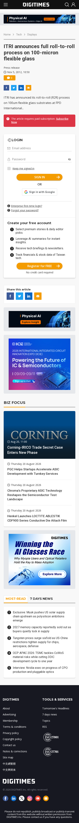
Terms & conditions (14, 726)
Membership (10, 720)
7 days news (49, 714)
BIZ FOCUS (14, 402)
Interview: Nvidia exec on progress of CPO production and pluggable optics (40, 670)
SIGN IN (39, 177)
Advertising (9, 714)
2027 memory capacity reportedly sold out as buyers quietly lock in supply (42, 629)
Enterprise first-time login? (26, 206)
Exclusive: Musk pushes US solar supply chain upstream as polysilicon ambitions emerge (39, 616)
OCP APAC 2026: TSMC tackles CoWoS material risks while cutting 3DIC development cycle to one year (38, 657)
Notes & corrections (15, 751)
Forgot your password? (25, 210)
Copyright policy (12, 739)
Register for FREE (39, 266)
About (6, 708)
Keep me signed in (23, 168)
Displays (32, 34)
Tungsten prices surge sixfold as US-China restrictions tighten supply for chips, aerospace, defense (40, 642)
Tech (19, 34)
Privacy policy (11, 733)
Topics (46, 720)
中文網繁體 (9, 763)
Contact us (9, 745)
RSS (44, 726)
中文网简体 (9, 769)
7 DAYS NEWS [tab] (41, 598)
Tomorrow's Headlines (55, 708)
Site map (8, 757)
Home (7, 34)
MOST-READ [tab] (16, 598)
